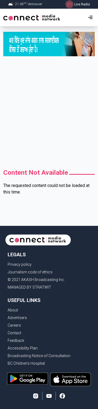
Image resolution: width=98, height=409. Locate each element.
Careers (14, 325)
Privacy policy (20, 264)
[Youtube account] (49, 396)
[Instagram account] (35, 396)
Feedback (16, 340)
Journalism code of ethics (30, 272)
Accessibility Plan (23, 348)
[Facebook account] (62, 396)
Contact (14, 333)
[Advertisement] (49, 114)
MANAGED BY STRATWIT (29, 287)
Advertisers (17, 318)
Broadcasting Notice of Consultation (39, 356)
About (13, 310)
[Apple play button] (70, 379)
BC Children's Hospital (26, 363)
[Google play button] (27, 379)
